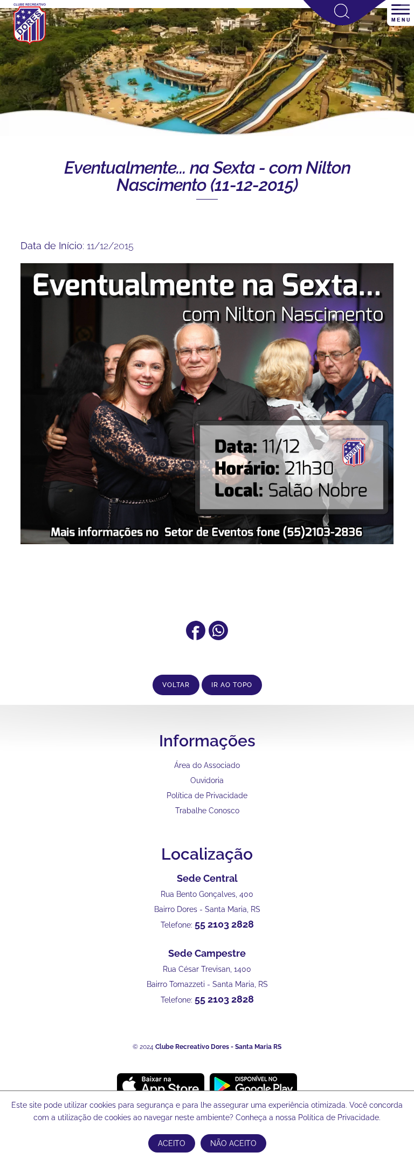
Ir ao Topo (231, 685)
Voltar (176, 685)
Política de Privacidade (207, 795)
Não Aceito (233, 1143)
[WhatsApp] (218, 636)
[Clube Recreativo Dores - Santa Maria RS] (29, 43)
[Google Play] (253, 1085)
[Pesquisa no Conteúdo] (344, 23)
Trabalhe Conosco (207, 810)
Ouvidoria (207, 780)
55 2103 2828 (224, 924)
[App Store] (160, 1085)
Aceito (171, 1143)
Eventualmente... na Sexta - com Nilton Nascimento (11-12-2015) (207, 176)
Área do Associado (207, 765)
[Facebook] (195, 636)
